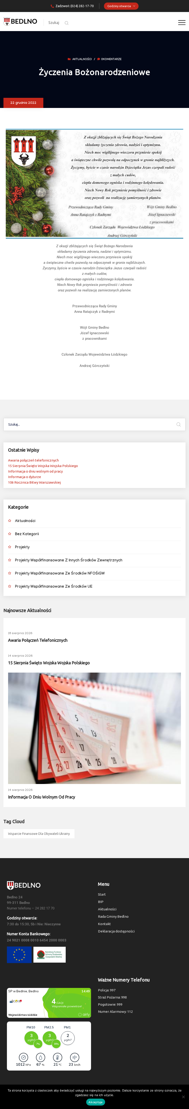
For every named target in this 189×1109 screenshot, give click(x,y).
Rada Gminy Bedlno (113, 916)
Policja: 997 (106, 990)
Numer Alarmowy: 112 (115, 1011)
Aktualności (82, 59)
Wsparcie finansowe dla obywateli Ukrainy (39, 834)
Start (102, 894)
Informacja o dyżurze (24, 477)
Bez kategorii (27, 534)
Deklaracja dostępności (116, 931)
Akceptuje (96, 1102)
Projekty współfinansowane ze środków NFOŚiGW (60, 574)
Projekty (22, 548)
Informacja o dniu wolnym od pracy (35, 471)
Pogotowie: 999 (110, 1004)
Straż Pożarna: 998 (112, 997)
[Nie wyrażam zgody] (183, 1096)
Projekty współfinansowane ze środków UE (53, 587)
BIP (100, 902)
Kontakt (104, 924)
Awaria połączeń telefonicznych (33, 460)
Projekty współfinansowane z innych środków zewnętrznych (68, 561)
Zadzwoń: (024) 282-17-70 (75, 6)
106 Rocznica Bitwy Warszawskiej (34, 482)
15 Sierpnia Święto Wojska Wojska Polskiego (43, 466)
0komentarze (111, 59)
